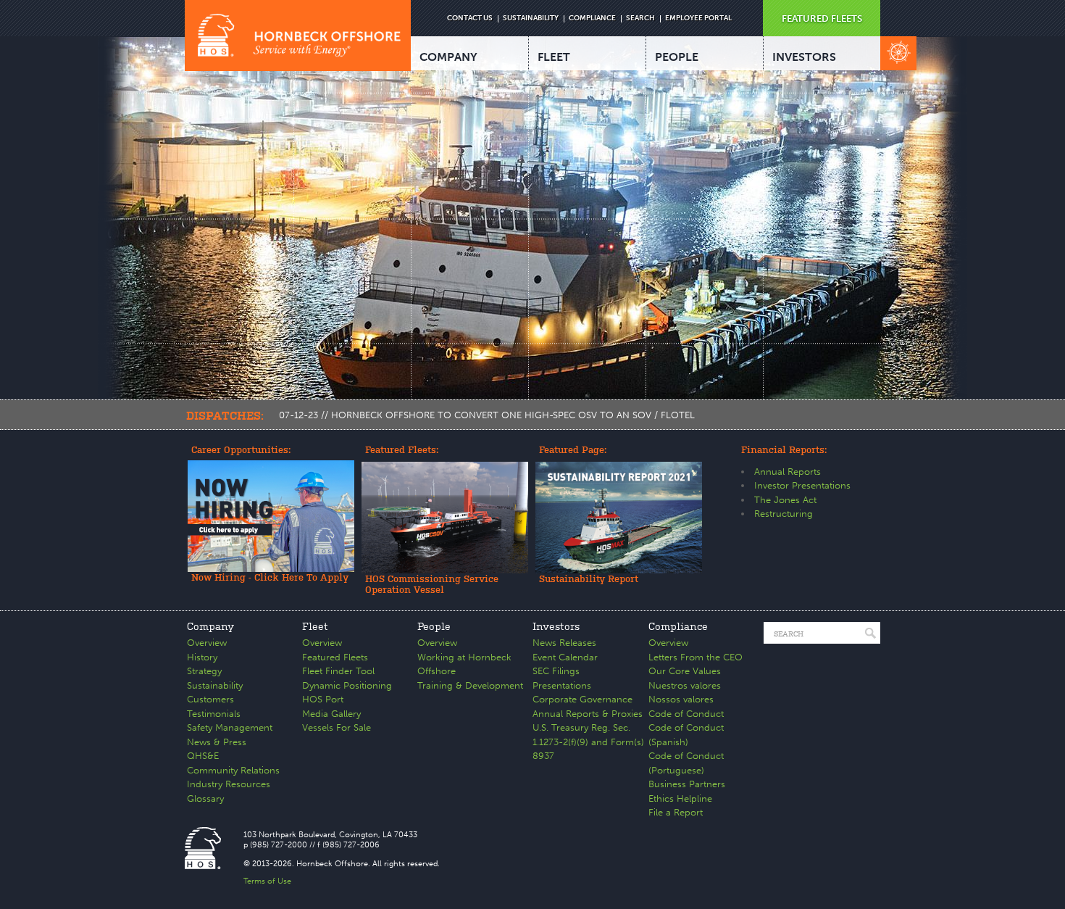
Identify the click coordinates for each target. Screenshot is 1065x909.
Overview (207, 642)
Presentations (561, 685)
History (202, 657)
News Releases (564, 642)
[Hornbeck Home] (298, 35)
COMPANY (448, 57)
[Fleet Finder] (898, 53)
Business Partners (686, 784)
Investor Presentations (802, 485)
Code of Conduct (686, 713)
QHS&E (203, 755)
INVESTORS (804, 57)
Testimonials (214, 713)
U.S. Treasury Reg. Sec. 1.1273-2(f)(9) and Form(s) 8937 (588, 741)
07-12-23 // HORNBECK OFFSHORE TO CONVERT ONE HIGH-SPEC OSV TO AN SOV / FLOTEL (487, 415)
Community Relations (233, 770)
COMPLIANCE (592, 18)
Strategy (204, 670)
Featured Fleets (335, 657)
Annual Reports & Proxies (587, 713)
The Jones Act (785, 499)
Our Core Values (684, 670)
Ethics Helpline (680, 798)
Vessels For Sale (336, 727)
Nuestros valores (684, 685)
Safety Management (229, 727)
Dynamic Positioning (347, 685)
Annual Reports (787, 471)
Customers (210, 699)
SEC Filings (556, 670)
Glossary (205, 798)
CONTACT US (470, 18)
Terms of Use (267, 881)
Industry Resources (228, 784)
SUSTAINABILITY (531, 18)
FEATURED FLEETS (822, 18)
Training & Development (470, 685)
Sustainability (215, 685)
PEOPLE (676, 57)
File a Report (675, 812)
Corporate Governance (582, 699)
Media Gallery (331, 713)
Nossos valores (681, 699)
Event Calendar (565, 657)
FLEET (554, 57)
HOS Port (322, 699)
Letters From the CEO (695, 657)
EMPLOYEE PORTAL (698, 18)
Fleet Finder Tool (338, 670)
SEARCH (640, 18)
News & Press (216, 741)
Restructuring (783, 513)
